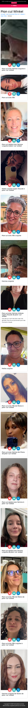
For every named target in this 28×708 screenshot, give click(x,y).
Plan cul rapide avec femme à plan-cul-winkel (13, 502)
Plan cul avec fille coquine (11, 235)
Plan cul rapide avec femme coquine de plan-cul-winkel (12, 551)
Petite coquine (7, 368)
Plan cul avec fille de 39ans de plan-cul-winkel (13, 597)
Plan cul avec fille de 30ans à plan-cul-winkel (12, 406)
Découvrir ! (14, 2)
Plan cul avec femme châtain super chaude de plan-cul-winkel (13, 315)
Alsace (22, 14)
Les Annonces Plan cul (12, 14)
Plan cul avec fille (8, 97)
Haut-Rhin (4, 16)
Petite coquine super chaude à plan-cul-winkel (13, 189)
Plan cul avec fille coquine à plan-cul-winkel (12, 644)
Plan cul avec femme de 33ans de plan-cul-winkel (13, 452)
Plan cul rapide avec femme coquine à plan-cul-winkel (12, 145)
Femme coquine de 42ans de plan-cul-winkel (12, 694)
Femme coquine (8, 281)
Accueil (3, 14)
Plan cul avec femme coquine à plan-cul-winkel (13, 69)
